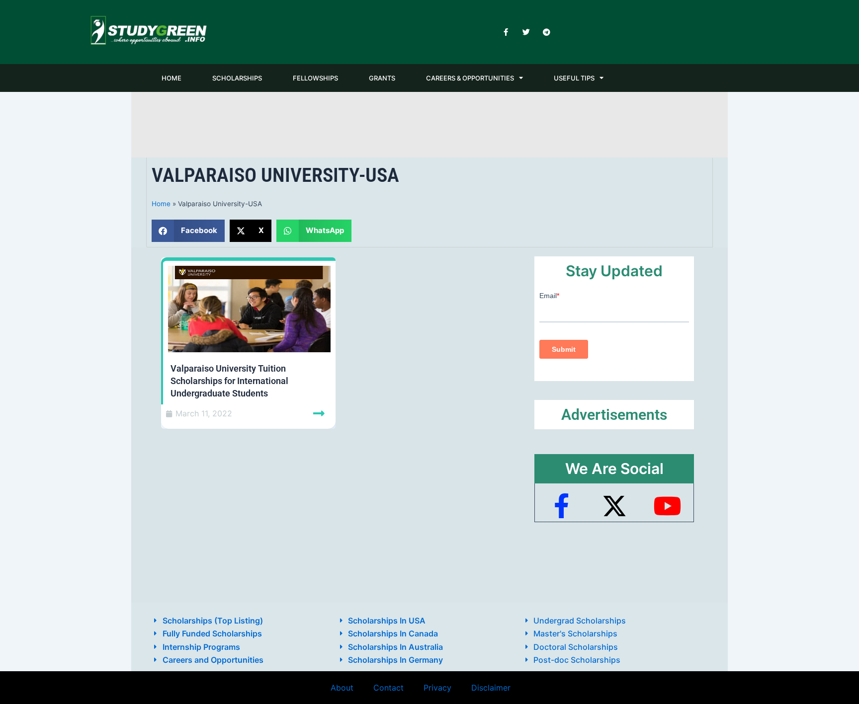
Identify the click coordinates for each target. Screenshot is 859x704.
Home (161, 204)
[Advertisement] (429, 123)
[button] (188, 231)
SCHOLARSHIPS (237, 78)
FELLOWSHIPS (315, 78)
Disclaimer (491, 688)
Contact (388, 688)
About (342, 688)
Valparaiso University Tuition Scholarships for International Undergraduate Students (229, 380)
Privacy (437, 688)
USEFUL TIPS (574, 78)
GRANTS (382, 78)
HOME (171, 78)
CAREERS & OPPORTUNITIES (470, 78)
